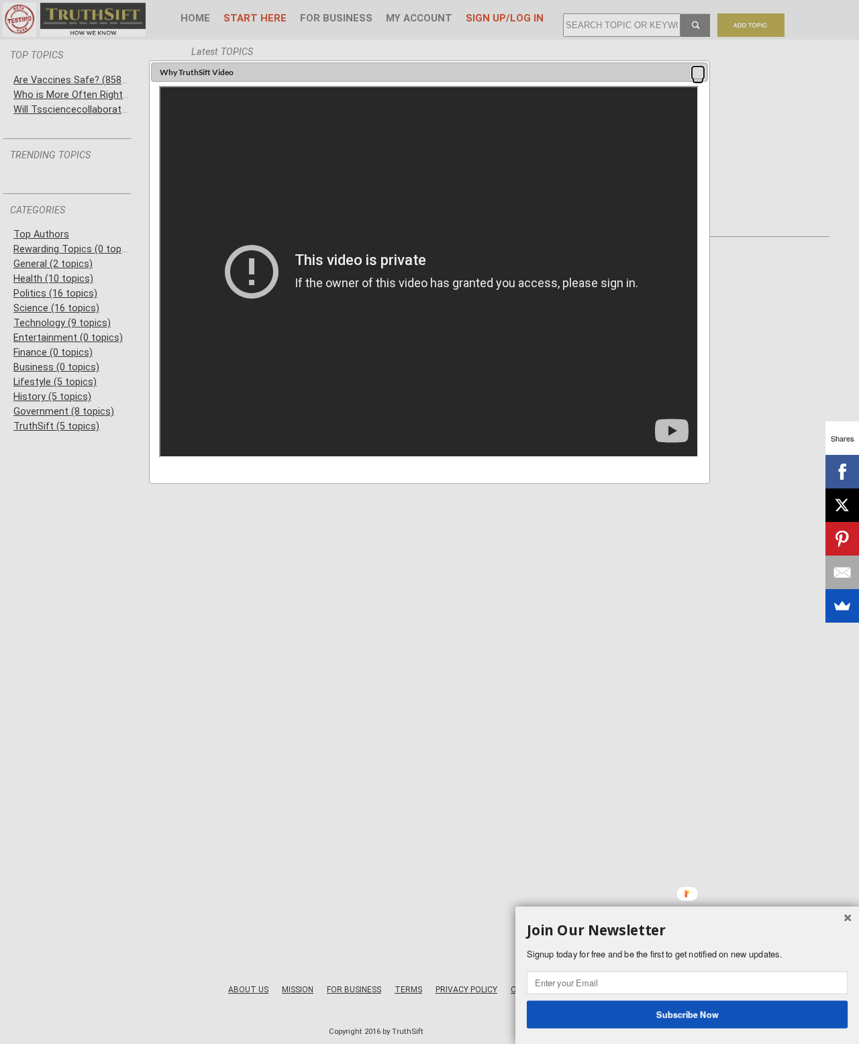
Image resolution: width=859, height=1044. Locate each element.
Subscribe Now (687, 1014)
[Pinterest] (842, 539)
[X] (842, 505)
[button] (698, 72)
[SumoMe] (842, 606)
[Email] (842, 572)
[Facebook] (842, 471)
